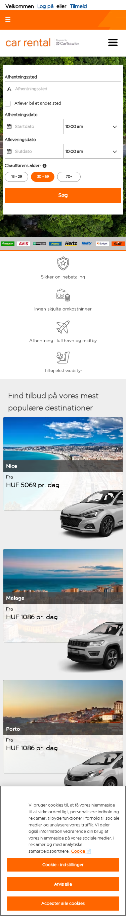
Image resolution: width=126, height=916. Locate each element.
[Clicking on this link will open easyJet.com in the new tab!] (47, 43)
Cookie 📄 (81, 851)
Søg (63, 195)
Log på (45, 6)
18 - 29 (16, 176)
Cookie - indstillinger (63, 864)
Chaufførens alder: (23, 165)
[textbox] (63, 88)
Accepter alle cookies (63, 903)
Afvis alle (63, 884)
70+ (69, 176)
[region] (63, 851)
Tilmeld (78, 6)
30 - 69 (43, 176)
